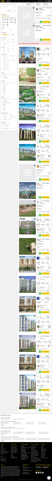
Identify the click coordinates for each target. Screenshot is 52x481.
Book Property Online (14, 457)
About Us (2, 446)
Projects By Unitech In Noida (17, 433)
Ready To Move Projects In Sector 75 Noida (32, 439)
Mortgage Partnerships (24, 457)
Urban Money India (13, 450)
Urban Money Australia (14, 451)
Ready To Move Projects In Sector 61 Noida (45, 439)
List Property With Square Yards (25, 447)
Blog (41, 446)
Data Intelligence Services (25, 456)
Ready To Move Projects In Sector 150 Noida (45, 438)
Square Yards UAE (13, 447)
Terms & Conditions (4, 458)
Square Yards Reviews (4, 452)
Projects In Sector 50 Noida (17, 423)
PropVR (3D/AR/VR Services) (25, 452)
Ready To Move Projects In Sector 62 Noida (7, 438)
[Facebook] (36, 472)
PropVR (12, 455)
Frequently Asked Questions (5, 451)
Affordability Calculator (34, 452)
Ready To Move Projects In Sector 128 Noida (19, 439)
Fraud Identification (3, 460)
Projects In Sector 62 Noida (4, 422)
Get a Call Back (47, 39)
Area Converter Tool (34, 461)
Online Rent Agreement (34, 455)
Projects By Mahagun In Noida (43, 432)
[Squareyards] (3, 1)
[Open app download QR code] (51, 7)
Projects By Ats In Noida (4, 433)
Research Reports (43, 450)
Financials (2, 450)
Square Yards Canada (14, 446)
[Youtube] (40, 472)
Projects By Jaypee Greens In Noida (6, 432)
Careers (2, 447)
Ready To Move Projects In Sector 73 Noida (19, 438)
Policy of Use (3, 459)
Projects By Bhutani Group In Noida (43, 433)
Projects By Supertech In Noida (30, 432)
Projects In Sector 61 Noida (42, 423)
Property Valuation (33, 447)
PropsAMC (12, 456)
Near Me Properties (46, 4)
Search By (23, 4)
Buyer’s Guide (43, 452)
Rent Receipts (33, 456)
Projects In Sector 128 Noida (5, 423)
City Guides (43, 451)
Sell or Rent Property (41, 1)
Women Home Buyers (44, 457)
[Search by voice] (14, 7)
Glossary (42, 447)
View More (2, 434)
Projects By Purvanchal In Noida (30, 433)
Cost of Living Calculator (34, 451)
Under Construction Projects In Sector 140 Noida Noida (19, 428)
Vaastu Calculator (33, 450)
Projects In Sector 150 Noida (30, 422)
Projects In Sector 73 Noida (17, 422)
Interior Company (13, 452)
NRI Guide (42, 456)
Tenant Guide (43, 455)
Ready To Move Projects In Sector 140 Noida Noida (7, 428)
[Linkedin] (38, 472)
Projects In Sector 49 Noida (42, 422)
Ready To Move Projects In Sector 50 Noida (7, 439)
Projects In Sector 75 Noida (30, 423)
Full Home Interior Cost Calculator (36, 460)
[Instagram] (43, 472)
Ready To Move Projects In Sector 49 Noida (32, 438)
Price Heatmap (33, 446)
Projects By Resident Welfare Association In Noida (19, 432)
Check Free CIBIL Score (34, 457)
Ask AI (9, 10)
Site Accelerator (23, 451)
